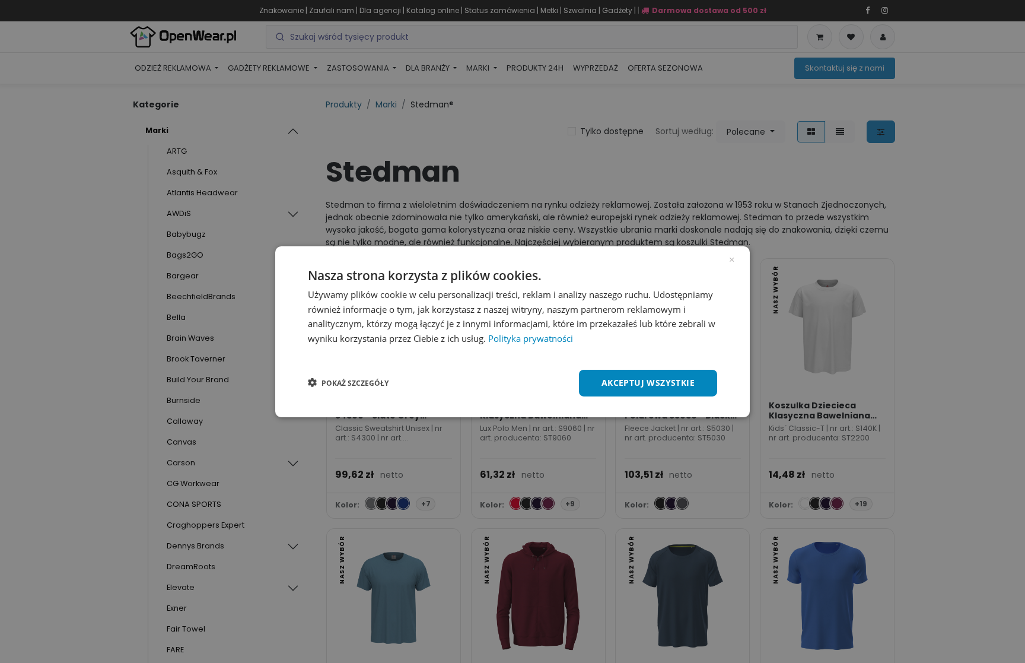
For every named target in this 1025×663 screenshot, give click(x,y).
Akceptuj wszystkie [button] (648, 382)
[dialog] (512, 331)
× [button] (731, 258)
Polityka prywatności (530, 338)
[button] (348, 383)
